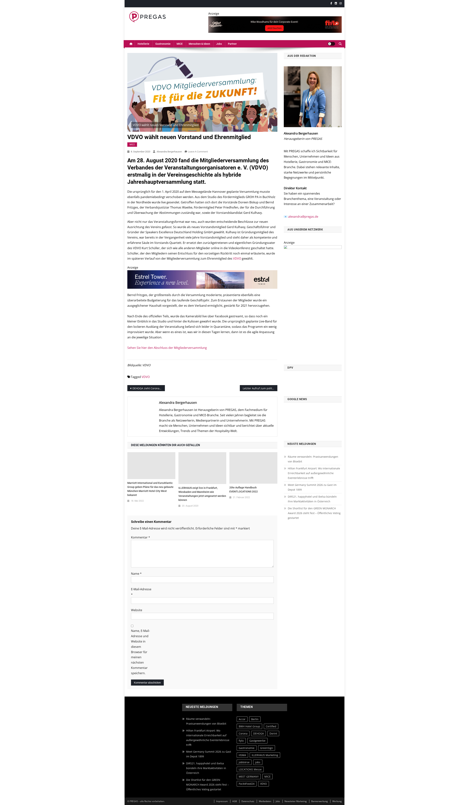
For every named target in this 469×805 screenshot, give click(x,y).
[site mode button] (331, 44)
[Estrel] (202, 279)
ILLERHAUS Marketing (265, 755)
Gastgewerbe (257, 740)
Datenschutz (247, 801)
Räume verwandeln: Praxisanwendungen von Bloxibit (313, 459)
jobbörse (244, 762)
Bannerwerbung (319, 801)
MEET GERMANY (249, 776)
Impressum (222, 801)
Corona (243, 733)
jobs (257, 762)
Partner (232, 43)
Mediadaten (265, 801)
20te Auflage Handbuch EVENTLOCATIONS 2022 (243, 489)
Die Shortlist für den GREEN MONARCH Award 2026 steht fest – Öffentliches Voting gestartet (314, 513)
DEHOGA (258, 733)
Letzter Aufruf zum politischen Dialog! (260, 388)
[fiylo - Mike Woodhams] (275, 24)
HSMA (242, 755)
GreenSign (266, 747)
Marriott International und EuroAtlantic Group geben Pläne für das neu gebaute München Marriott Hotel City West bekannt (150, 488)
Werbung (337, 801)
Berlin (254, 719)
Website (136, 610)
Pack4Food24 (246, 783)
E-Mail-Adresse (141, 592)
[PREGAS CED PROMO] (313, 303)
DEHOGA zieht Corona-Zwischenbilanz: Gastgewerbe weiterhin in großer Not (148, 388)
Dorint (273, 733)
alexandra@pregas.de (303, 217)
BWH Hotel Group (249, 726)
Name (136, 574)
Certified (271, 726)
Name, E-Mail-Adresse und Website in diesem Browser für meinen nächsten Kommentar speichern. (140, 652)
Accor (242, 719)
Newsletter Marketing (296, 801)
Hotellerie (143, 43)
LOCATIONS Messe (250, 769)
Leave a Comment (198, 151)
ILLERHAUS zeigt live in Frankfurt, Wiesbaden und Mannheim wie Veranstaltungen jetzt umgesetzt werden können (202, 493)
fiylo (241, 740)
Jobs (219, 43)
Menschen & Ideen (199, 43)
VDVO (237, 258)
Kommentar (140, 537)
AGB (234, 801)
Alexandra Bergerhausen (169, 151)
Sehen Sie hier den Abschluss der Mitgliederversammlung (167, 348)
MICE (180, 43)
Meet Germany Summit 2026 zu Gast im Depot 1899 (312, 487)
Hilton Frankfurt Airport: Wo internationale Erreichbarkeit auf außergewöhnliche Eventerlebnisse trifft (314, 473)
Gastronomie (163, 43)
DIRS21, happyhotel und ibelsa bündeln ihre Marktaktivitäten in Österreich (312, 499)
